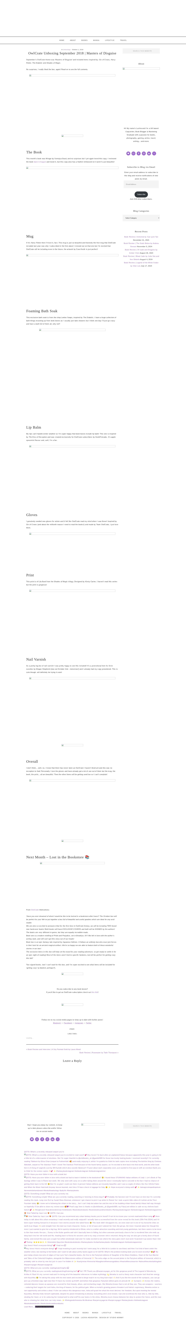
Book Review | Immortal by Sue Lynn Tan (141, 237)
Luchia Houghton (93, 18)
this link (94, 992)
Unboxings (67, 49)
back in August (40, 162)
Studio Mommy (117, 1317)
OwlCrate (35, 910)
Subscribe (141, 194)
